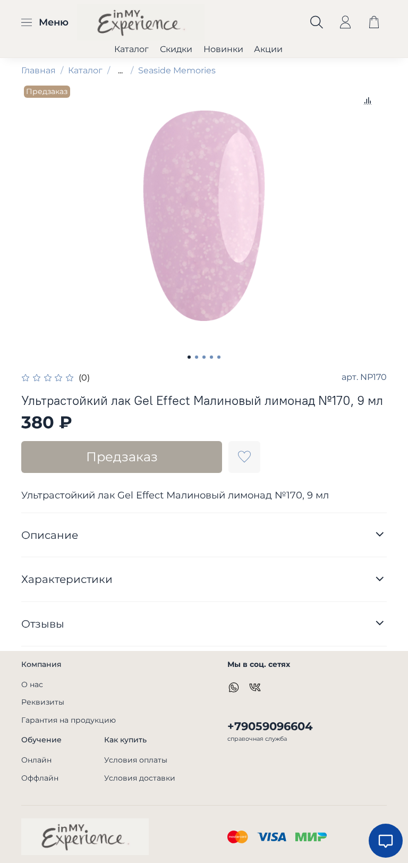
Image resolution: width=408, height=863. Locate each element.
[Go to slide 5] (218, 357)
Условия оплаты (135, 760)
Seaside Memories (177, 70)
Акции (268, 49)
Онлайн (36, 760)
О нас (32, 684)
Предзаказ (122, 456)
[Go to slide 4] (211, 357)
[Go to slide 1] (189, 357)
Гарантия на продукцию (68, 720)
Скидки (176, 49)
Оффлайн (39, 778)
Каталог (131, 49)
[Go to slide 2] (196, 357)
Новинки (223, 49)
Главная (38, 70)
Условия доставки (139, 778)
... (120, 70)
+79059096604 (269, 726)
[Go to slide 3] (204, 357)
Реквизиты (42, 702)
